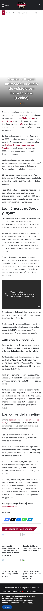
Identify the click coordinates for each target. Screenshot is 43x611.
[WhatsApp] (23, 519)
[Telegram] (29, 519)
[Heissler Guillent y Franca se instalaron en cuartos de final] (31, 538)
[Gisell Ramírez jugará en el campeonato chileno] (11, 564)
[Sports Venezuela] (21, 5)
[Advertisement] (21, 37)
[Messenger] (17, 519)
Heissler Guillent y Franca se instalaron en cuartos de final (31, 548)
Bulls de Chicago (12, 145)
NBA (21, 124)
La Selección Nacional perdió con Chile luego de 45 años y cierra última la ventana (11, 550)
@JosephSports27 (10, 506)
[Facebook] (6, 519)
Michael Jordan (29, 118)
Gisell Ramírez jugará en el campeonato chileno (11, 574)
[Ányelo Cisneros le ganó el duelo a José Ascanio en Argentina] (31, 564)
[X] (12, 519)
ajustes (30, 603)
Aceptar (7, 607)
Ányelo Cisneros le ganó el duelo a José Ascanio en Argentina (31, 575)
